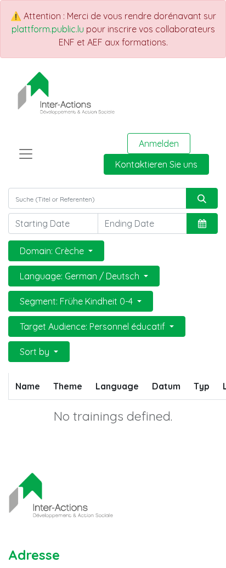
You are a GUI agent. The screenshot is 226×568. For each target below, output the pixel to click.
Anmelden (159, 143)
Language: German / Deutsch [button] (81, 276)
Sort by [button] (36, 351)
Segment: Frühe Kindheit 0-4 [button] (77, 301)
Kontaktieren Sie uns (156, 164)
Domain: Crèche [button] (53, 250)
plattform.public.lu (48, 29)
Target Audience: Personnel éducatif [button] (93, 326)
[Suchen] (202, 198)
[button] (202, 223)
